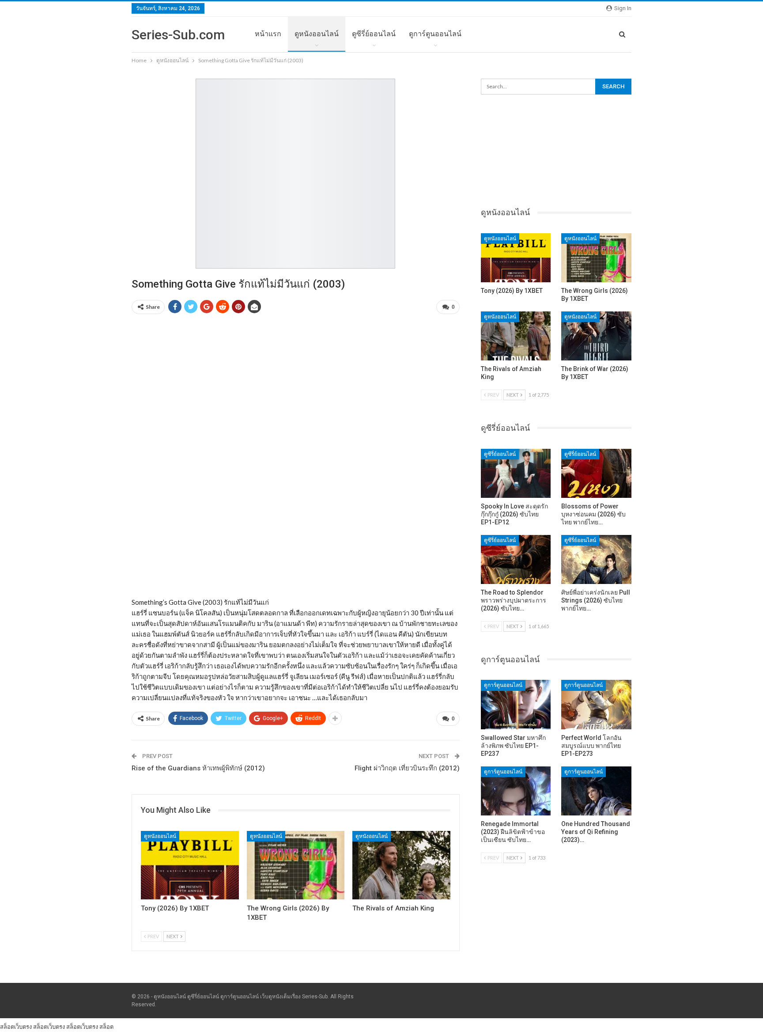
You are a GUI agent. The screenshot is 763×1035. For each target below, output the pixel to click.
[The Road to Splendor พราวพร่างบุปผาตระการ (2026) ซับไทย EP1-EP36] (516, 559)
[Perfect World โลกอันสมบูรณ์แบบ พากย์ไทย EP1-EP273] (596, 704)
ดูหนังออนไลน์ (317, 34)
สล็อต (106, 1026)
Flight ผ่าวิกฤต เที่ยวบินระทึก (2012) (407, 768)
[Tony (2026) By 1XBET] (190, 865)
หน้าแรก (268, 34)
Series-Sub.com (178, 34)
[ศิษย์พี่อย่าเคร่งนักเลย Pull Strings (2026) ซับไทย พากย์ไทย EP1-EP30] (596, 559)
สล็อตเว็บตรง (16, 1026)
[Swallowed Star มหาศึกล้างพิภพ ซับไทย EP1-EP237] (516, 704)
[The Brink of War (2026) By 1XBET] (596, 335)
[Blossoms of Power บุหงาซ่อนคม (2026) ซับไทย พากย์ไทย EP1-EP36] (596, 473)
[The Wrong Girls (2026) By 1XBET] (296, 865)
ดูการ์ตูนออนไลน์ (435, 34)
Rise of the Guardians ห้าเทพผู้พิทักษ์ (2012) (198, 768)
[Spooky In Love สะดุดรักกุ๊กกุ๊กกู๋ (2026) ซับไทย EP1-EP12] (516, 473)
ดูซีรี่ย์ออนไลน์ (374, 34)
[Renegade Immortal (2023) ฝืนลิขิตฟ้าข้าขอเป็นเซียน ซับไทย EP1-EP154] (516, 790)
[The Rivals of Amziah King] (401, 865)
